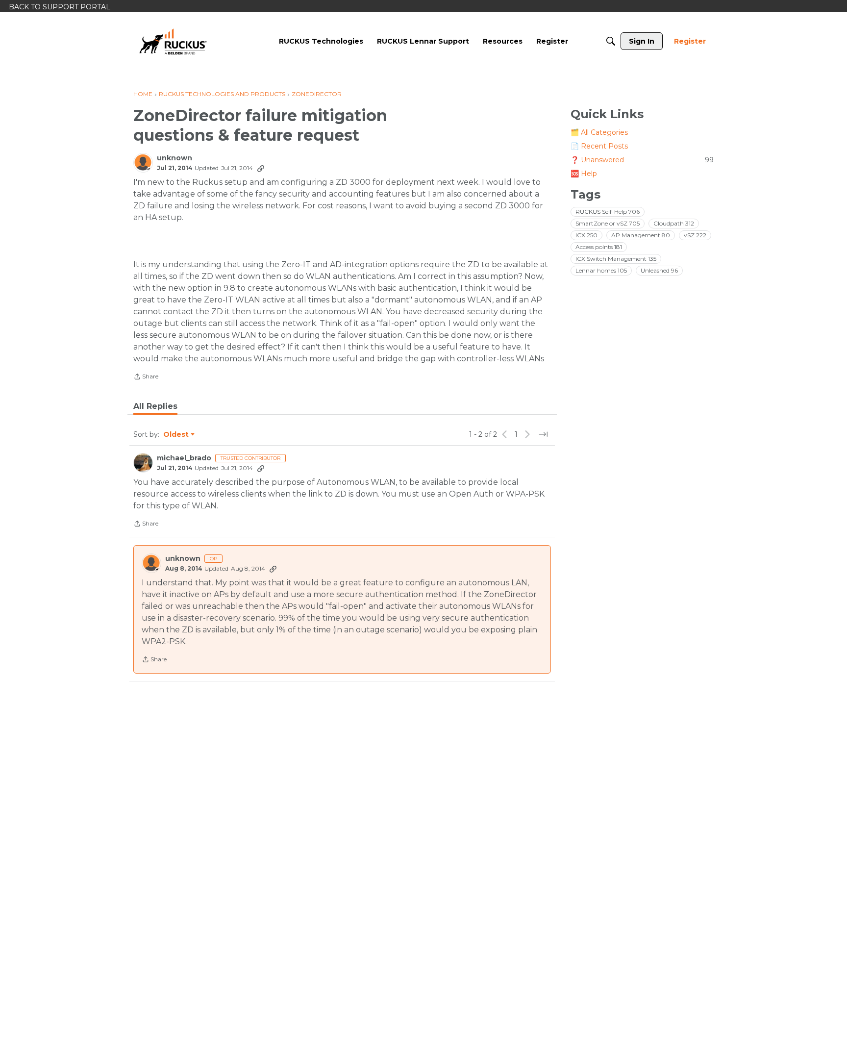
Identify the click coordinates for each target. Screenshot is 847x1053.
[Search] (611, 41)
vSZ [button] (695, 235)
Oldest (176, 435)
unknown (174, 158)
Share (145, 377)
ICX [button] (586, 235)
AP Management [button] (640, 235)
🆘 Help (584, 173)
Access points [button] (598, 247)
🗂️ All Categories (599, 132)
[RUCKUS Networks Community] (173, 41)
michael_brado (184, 458)
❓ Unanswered (642, 159)
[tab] (155, 406)
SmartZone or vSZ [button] (607, 223)
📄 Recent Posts (599, 146)
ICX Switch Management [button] (615, 258)
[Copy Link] (261, 168)
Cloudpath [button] (673, 223)
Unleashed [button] (659, 270)
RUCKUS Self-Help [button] (607, 211)
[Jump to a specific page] (543, 434)
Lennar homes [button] (601, 270)
